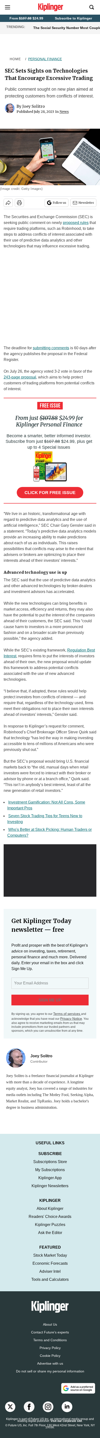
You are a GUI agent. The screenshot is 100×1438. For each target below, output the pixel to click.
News (64, 111)
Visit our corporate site (66, 1426)
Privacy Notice (71, 1018)
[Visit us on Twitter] (10, 1411)
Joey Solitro (33, 106)
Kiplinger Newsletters (50, 1191)
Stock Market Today (50, 1260)
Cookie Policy (50, 1360)
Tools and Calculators (50, 1284)
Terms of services (67, 1014)
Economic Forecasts (50, 1268)
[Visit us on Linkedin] (67, 1411)
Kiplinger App (50, 1183)
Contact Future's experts (50, 1337)
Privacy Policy (50, 1353)
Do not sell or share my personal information (50, 1376)
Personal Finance (45, 59)
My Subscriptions (50, 1175)
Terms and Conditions (50, 1345)
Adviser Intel (50, 1276)
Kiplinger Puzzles (50, 1229)
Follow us (59, 202)
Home (15, 59)
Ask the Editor (50, 1237)
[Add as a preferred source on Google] (78, 1393)
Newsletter (86, 202)
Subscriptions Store (50, 1167)
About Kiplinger (50, 1213)
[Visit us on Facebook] (29, 1411)
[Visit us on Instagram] (48, 1411)
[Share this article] (8, 203)
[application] (50, 870)
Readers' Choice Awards (50, 1221)
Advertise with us (50, 1368)
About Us (50, 1329)
